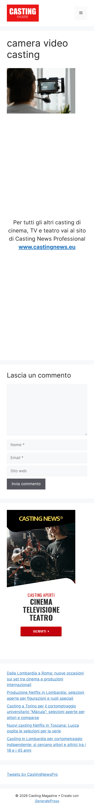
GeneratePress (47, 801)
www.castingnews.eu (47, 247)
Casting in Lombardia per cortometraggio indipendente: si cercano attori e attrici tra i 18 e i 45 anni (46, 744)
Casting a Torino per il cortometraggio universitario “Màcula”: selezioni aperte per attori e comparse (46, 712)
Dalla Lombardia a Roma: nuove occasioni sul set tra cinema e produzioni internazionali (45, 679)
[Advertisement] (47, 168)
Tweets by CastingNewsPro (32, 774)
